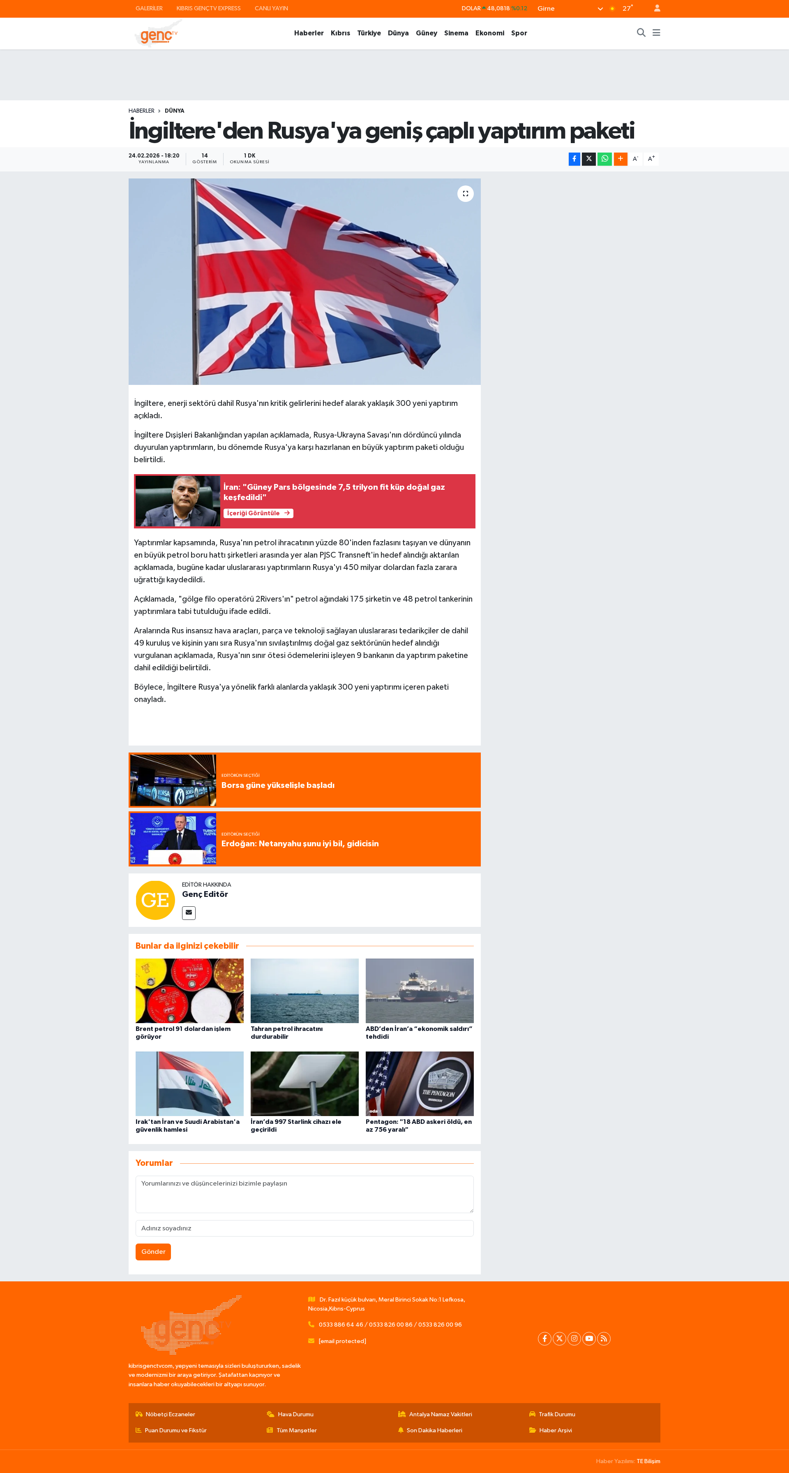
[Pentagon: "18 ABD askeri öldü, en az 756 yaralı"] (420, 1083)
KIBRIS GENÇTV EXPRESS (209, 8)
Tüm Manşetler (297, 1430)
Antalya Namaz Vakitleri (440, 1414)
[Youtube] (589, 1339)
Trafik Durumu (557, 1414)
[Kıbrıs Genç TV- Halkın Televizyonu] (158, 33)
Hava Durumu (296, 1414)
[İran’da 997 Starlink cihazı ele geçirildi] (305, 1083)
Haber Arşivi (556, 1430)
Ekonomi (489, 33)
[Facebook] (544, 1339)
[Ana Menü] (656, 33)
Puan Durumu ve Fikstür (176, 1430)
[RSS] (604, 1339)
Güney (426, 33)
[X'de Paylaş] (589, 159)
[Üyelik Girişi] (653, 9)
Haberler (309, 33)
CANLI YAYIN (271, 8)
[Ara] (641, 33)
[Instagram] (574, 1339)
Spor (519, 33)
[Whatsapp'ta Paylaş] (605, 159)
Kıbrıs (340, 33)
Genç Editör (205, 894)
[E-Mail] (189, 913)
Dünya (398, 33)
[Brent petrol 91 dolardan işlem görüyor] (190, 990)
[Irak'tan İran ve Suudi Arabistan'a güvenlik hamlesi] (190, 1083)
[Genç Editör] (155, 899)
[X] (559, 1339)
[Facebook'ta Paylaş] (574, 159)
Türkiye (369, 33)
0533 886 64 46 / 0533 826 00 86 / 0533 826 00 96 (390, 1325)
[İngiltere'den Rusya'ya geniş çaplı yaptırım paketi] (305, 281)
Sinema (456, 33)
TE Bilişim (648, 1461)
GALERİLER (149, 8)
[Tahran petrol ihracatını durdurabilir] (305, 990)
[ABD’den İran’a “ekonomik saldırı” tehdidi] (420, 990)
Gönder (153, 1251)
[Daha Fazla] (621, 159)
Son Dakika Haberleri (434, 1430)
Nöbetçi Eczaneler (170, 1414)
